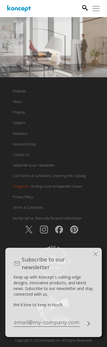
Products (19, 91)
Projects (19, 112)
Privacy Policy (23, 196)
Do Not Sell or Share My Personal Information (47, 218)
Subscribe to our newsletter (34, 165)
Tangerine (21, 186)
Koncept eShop (24, 144)
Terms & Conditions (28, 207)
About (17, 101)
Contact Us (21, 154)
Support (19, 122)
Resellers (20, 133)
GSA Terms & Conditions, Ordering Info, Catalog (49, 175)
